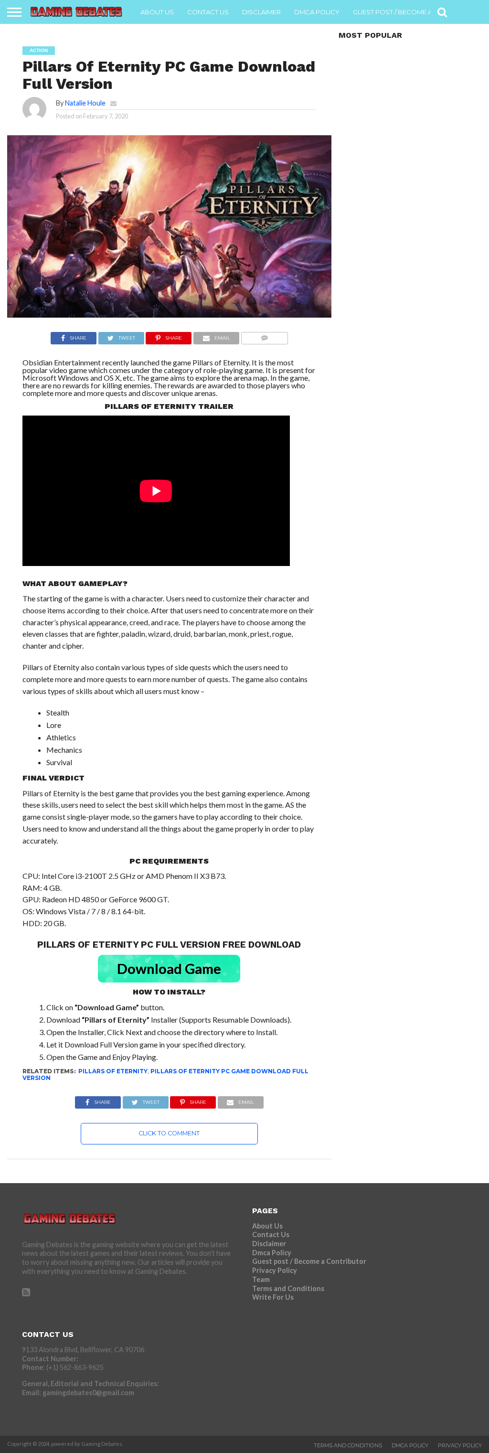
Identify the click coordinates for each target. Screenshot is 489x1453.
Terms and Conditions (288, 1288)
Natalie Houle (85, 103)
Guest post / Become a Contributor (417, 12)
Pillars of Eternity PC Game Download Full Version (165, 1074)
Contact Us (208, 12)
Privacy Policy (274, 1270)
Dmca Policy (317, 12)
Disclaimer (261, 12)
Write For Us (273, 1297)
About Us (157, 12)
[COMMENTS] (264, 335)
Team (261, 1279)
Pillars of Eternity (113, 1071)
